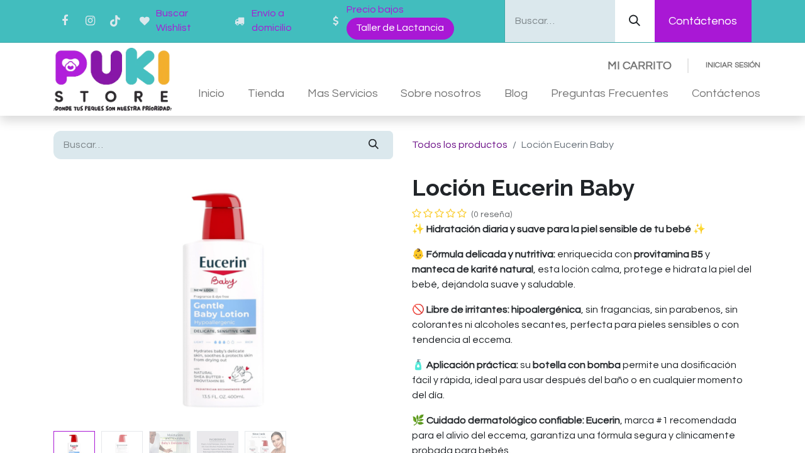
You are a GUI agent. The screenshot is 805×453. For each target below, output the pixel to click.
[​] (241, 21)
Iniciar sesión (733, 65)
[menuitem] (211, 93)
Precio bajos (375, 9)
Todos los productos (460, 145)
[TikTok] (115, 20)
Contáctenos (703, 21)
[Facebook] (64, 20)
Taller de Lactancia (400, 28)
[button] (78, 300)
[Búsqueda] (635, 21)
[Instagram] (90, 20)
